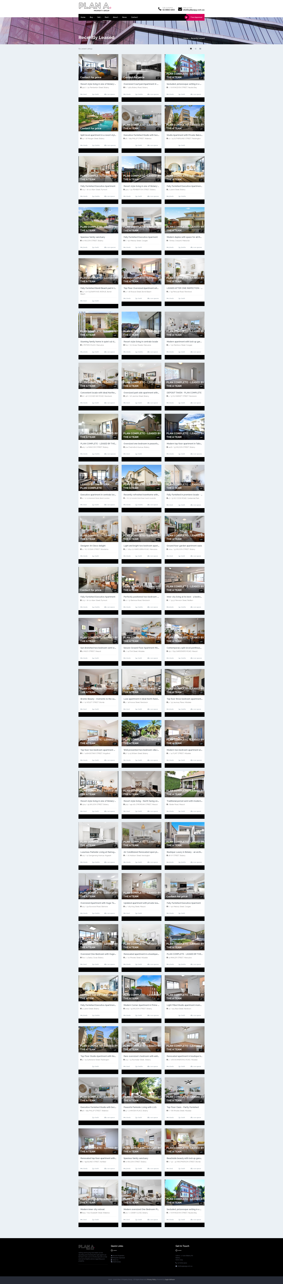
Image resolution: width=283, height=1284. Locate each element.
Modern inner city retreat (92, 1209)
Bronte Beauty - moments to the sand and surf (102, 699)
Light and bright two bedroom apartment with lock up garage (153, 546)
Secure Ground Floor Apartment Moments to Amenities (150, 648)
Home (83, 17)
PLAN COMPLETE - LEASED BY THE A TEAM (101, 443)
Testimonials (116, 1262)
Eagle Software (170, 1279)
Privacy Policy (151, 1279)
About (115, 17)
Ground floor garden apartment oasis (184, 546)
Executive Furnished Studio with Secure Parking (146, 135)
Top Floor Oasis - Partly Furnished (183, 1107)
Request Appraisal (119, 1258)
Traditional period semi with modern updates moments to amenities (199, 801)
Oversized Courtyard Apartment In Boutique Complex (149, 84)
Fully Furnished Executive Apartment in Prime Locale (192, 186)
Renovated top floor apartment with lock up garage (105, 1158)
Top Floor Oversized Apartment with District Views (148, 288)
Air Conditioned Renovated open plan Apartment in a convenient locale (157, 852)
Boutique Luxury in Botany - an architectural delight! (191, 852)
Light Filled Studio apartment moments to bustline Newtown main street (201, 1005)
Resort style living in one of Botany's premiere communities (109, 84)
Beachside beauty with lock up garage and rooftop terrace (195, 1158)
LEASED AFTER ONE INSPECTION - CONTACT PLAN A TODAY (196, 288)
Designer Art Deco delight (92, 546)
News (124, 17)
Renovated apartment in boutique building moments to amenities (198, 1056)
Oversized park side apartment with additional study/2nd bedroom (155, 392)
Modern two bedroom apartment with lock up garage (192, 750)
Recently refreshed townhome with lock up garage (148, 494)
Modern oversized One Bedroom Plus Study (145, 1209)
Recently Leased (198, 38)
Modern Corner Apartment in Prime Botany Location (148, 1005)
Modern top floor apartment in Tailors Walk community (192, 443)
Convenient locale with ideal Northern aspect (102, 392)
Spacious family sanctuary (92, 237)
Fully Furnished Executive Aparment (141, 237)
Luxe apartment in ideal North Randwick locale (146, 699)
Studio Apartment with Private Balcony (185, 135)
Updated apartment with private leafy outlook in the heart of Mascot (156, 903)
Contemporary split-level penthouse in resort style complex (195, 648)
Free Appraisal (196, 17)
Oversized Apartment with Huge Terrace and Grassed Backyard (110, 903)
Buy (91, 17)
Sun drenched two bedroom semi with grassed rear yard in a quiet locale (115, 648)
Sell (98, 17)
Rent (107, 17)
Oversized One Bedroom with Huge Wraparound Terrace (107, 954)
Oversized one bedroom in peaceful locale (144, 443)
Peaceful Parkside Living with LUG (140, 1107)
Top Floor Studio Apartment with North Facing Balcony (106, 1056)
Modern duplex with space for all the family (187, 237)
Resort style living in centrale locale (141, 341)
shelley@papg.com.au (194, 9)
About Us (115, 1260)
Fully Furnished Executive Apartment (97, 186)
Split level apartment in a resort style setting (101, 135)
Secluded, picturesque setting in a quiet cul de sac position (195, 1209)
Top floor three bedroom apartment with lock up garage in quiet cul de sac (202, 699)
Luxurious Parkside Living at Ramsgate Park (101, 852)
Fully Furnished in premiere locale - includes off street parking (196, 494)
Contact (134, 17)
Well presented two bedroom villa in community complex (151, 750)
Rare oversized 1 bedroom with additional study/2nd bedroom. (153, 1056)
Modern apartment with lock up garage (185, 341)
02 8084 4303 (169, 9)
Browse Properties (118, 1255)
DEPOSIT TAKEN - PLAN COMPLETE (184, 392)
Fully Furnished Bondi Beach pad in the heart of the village (108, 288)
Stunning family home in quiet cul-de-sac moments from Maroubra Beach (115, 341)
